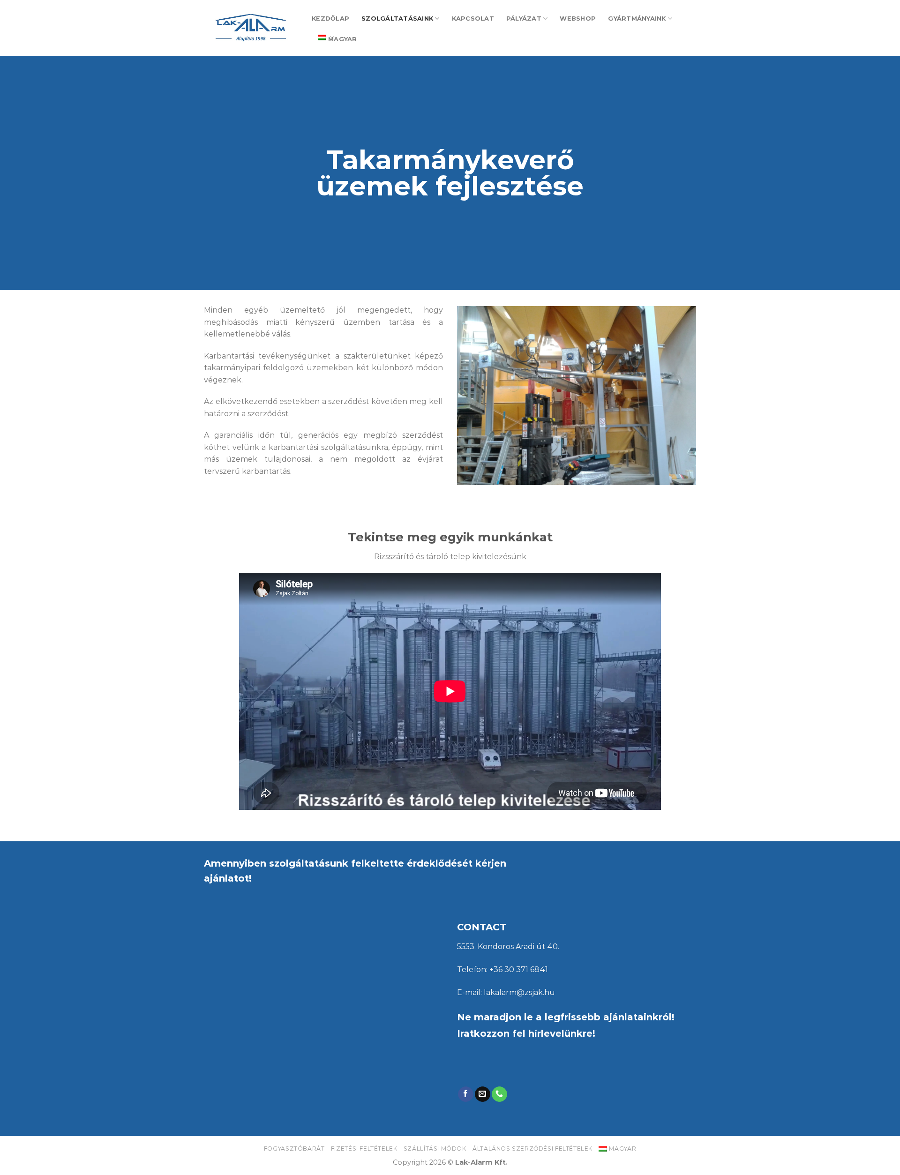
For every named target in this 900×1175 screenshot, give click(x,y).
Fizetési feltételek (364, 1148)
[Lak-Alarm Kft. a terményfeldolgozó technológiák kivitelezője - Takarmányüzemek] (251, 28)
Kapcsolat (473, 18)
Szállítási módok (435, 1148)
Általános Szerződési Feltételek (532, 1148)
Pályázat (523, 18)
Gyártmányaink (637, 18)
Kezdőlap (330, 18)
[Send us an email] (482, 1094)
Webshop (578, 18)
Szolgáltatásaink (397, 18)
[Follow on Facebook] (465, 1094)
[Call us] (499, 1094)
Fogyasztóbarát (294, 1148)
